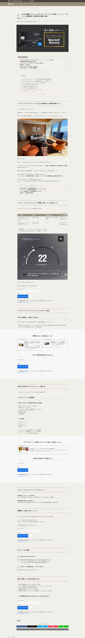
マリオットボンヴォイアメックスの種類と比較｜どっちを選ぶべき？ (36, 81)
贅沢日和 (10, 4)
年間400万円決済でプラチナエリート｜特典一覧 (32, 89)
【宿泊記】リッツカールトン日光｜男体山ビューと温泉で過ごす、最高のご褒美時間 (32, 343)
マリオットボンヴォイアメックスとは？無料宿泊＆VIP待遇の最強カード (37, 79)
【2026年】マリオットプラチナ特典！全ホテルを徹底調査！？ (43, 448)
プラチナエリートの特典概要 (30, 91)
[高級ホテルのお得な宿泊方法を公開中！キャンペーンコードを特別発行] (42, 1)
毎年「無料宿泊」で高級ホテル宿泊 (31, 84)
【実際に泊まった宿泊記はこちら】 (29, 86)
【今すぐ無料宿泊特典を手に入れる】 (31, 88)
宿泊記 (19, 18)
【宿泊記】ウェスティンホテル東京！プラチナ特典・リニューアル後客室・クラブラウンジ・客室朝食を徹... (58, 343)
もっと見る (42, 93)
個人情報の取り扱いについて (24, 302)
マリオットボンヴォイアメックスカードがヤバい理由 (33, 83)
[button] (21, 626)
